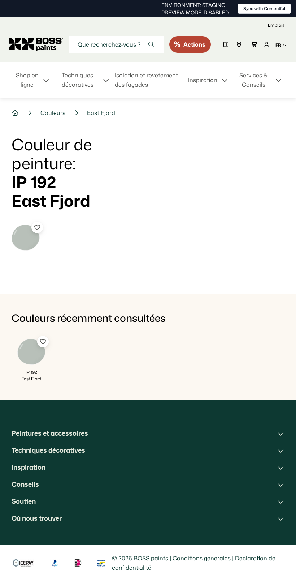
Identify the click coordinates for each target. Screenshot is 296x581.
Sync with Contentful (264, 8)
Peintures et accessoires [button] (50, 433)
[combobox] (116, 44)
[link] (276, 25)
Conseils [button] (25, 484)
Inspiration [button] (28, 467)
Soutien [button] (24, 501)
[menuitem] (31, 84)
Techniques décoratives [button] (48, 450)
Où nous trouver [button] (37, 518)
